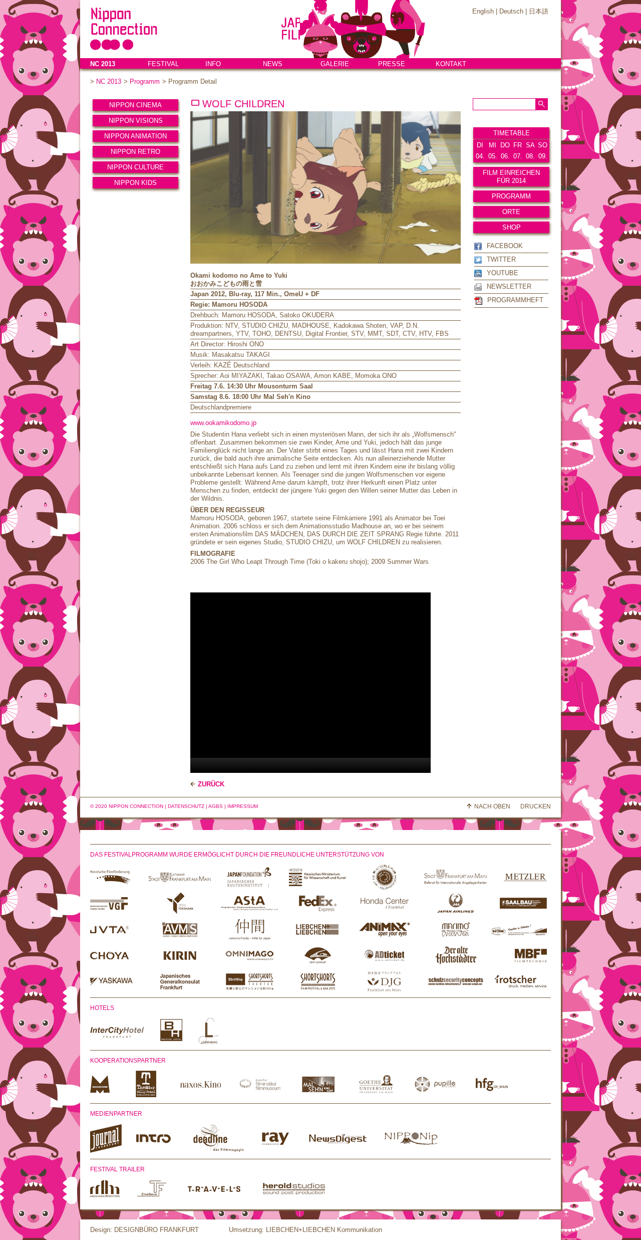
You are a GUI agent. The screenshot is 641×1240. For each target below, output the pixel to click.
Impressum (242, 806)
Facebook (505, 246)
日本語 (538, 11)
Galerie (334, 64)
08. (530, 156)
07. (517, 156)
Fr (517, 145)
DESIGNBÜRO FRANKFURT (156, 1229)
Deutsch (511, 11)
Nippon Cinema (135, 105)
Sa (530, 145)
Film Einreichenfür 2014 (511, 176)
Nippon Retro (135, 151)
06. (505, 156)
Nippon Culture (135, 167)
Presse (391, 64)
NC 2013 (102, 64)
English (483, 11)
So (542, 145)
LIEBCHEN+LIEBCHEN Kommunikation (324, 1229)
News (272, 64)
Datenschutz (186, 806)
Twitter (501, 259)
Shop (511, 227)
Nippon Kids (135, 182)
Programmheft (515, 300)
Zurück (211, 784)
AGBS (215, 806)
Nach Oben (492, 806)
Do (505, 145)
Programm (145, 81)
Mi (492, 145)
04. (480, 156)
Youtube (502, 273)
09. (542, 156)
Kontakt (451, 64)
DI (480, 145)
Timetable (511, 133)
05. (492, 156)
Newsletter (509, 286)
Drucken (535, 806)
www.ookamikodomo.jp (223, 423)
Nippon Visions (136, 120)
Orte (511, 212)
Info (213, 64)
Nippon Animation (135, 136)
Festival (163, 64)
